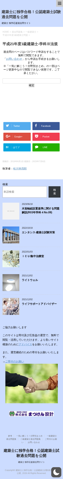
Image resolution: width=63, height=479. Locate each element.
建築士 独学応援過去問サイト (31, 462)
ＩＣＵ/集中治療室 (33, 256)
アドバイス (25, 344)
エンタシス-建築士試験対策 (38, 232)
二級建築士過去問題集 (30, 439)
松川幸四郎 (20, 168)
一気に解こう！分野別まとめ (29, 436)
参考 (10, 436)
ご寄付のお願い (14, 361)
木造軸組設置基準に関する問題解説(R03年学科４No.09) (40, 210)
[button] (56, 472)
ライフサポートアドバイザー (39, 303)
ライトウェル (30, 280)
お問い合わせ (14, 58)
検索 (5, 184)
